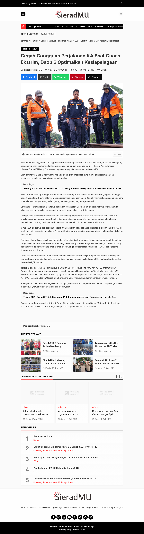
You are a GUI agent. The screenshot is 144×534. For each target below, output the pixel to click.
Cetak (103, 69)
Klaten (26, 407)
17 (49, 26)
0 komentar (88, 69)
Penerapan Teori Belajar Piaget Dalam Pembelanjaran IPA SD (65, 457)
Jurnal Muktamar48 (51, 451)
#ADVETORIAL (48, 34)
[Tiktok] (80, 517)
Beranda (24, 507)
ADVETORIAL (86, 26)
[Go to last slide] (118, 376)
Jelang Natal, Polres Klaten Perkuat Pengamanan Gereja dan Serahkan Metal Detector (72, 188)
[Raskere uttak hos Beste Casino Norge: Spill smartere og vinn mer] (106, 393)
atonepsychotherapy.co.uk (119, 26)
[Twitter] (74, 517)
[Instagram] (58, 517)
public (95, 407)
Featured (26, 49)
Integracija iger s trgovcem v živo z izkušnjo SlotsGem (68, 414)
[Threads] (64, 517)
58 (71, 26)
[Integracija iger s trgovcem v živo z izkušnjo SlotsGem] (72, 393)
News (35, 49)
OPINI (35, 461)
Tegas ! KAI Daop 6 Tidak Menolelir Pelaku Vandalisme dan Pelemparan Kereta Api (69, 297)
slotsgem (62, 407)
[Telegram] (85, 517)
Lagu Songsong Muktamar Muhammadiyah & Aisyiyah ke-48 (65, 446)
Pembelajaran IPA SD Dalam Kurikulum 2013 (56, 468)
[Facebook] (53, 517)
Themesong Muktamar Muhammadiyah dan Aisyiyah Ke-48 (64, 478)
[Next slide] (121, 376)
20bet (56, 26)
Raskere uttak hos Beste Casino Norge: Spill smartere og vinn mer (106, 414)
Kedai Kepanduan (42, 436)
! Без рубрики (34, 26)
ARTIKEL (99, 26)
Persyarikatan (67, 451)
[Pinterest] (90, 517)
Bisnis (36, 440)
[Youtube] (69, 517)
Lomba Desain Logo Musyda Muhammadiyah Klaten (61, 507)
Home (33, 507)
